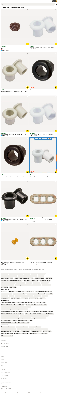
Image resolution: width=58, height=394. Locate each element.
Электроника (3, 360)
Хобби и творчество (4, 368)
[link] (4, 274)
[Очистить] (53, 4)
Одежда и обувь (4, 362)
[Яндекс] (8, 390)
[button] (56, 4)
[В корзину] (27, 44)
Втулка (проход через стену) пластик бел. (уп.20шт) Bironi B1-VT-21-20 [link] (42, 47)
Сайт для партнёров (4, 346)
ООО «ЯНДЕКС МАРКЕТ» (8, 388)
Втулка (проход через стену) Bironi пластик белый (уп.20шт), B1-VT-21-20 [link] (42, 176)
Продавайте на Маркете (5, 343)
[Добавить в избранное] (27, 9)
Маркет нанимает (4, 385)
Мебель (2, 356)
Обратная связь (3, 383)
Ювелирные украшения (5, 379)
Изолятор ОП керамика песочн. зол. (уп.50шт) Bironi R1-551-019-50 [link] (12, 262)
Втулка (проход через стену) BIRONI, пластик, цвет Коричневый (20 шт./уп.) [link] (14, 176)
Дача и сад (3, 369)
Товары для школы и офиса (5, 372)
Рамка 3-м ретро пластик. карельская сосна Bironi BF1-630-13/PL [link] (41, 219)
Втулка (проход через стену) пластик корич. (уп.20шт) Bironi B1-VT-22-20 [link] (14, 219)
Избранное (29, 392)
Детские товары (4, 378)
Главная (6, 392)
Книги (2, 371)
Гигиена (2, 359)
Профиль (52, 392)
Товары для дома (4, 363)
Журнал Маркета (4, 386)
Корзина (40, 392)
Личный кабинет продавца (5, 342)
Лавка (17, 392)
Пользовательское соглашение (6, 382)
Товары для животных (4, 375)
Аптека (2, 365)
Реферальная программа (5, 350)
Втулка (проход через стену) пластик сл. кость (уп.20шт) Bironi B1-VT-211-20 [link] (14, 91)
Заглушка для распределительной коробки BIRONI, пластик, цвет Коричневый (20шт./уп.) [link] (14, 48)
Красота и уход (3, 366)
